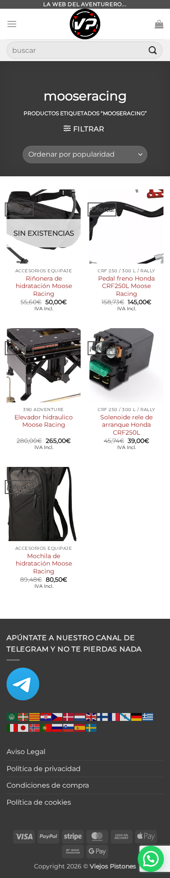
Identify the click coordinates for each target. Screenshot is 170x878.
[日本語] (23, 727)
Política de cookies (39, 802)
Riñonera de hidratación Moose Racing (44, 286)
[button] (12, 23)
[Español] (80, 727)
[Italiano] (12, 727)
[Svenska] (91, 727)
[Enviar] (153, 49)
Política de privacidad (44, 769)
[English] (91, 716)
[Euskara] (23, 716)
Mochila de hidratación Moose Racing (44, 563)
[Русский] (57, 727)
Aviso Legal (26, 752)
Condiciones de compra (48, 785)
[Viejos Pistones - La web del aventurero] (85, 24)
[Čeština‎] (57, 716)
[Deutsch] (137, 716)
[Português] (46, 727)
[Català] (35, 716)
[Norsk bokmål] (35, 727)
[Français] (114, 716)
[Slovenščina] (69, 727)
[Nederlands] (80, 716)
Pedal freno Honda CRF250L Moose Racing (126, 286)
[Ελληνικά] (148, 716)
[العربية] (12, 716)
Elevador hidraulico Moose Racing (43, 421)
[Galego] (125, 716)
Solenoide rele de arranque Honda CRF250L (126, 425)
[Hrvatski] (46, 716)
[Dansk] (69, 716)
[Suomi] (103, 716)
